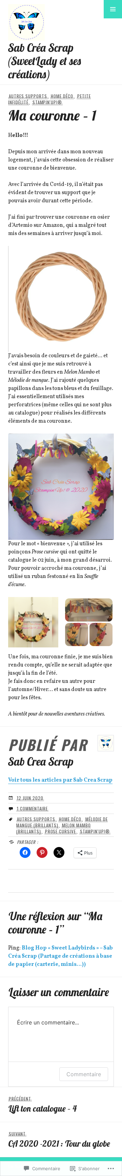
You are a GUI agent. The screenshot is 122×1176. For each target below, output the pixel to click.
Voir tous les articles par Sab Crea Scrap (60, 780)
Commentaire (83, 1074)
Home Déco (62, 96)
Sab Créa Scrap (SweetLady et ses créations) (45, 61)
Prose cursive (60, 831)
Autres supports (28, 96)
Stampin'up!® (47, 102)
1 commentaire (32, 808)
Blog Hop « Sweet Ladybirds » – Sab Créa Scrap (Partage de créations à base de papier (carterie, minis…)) (60, 956)
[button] (113, 9)
